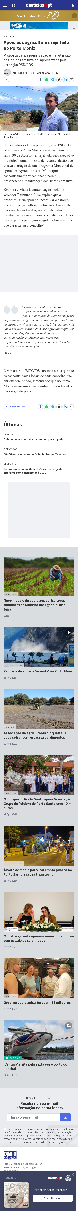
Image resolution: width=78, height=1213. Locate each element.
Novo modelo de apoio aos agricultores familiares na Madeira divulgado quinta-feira (35, 605)
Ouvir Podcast (53, 1198)
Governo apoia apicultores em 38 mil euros (37, 1002)
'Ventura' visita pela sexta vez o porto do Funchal (35, 1066)
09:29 (6, 615)
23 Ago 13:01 (10, 1009)
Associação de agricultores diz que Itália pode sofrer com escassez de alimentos (35, 735)
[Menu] (5, 5)
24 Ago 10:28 (10, 1075)
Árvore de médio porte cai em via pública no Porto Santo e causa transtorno (38, 872)
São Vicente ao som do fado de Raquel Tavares (35, 454)
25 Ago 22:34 (10, 880)
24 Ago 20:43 (10, 947)
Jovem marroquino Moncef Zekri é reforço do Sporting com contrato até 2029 (33, 471)
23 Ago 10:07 (10, 744)
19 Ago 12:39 (10, 814)
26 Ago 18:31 (10, 677)
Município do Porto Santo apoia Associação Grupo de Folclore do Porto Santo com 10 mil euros (38, 803)
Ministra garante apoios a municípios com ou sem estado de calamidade (39, 938)
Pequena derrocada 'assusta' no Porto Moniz (39, 671)
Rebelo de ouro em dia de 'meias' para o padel (34, 439)
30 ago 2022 (47, 73)
